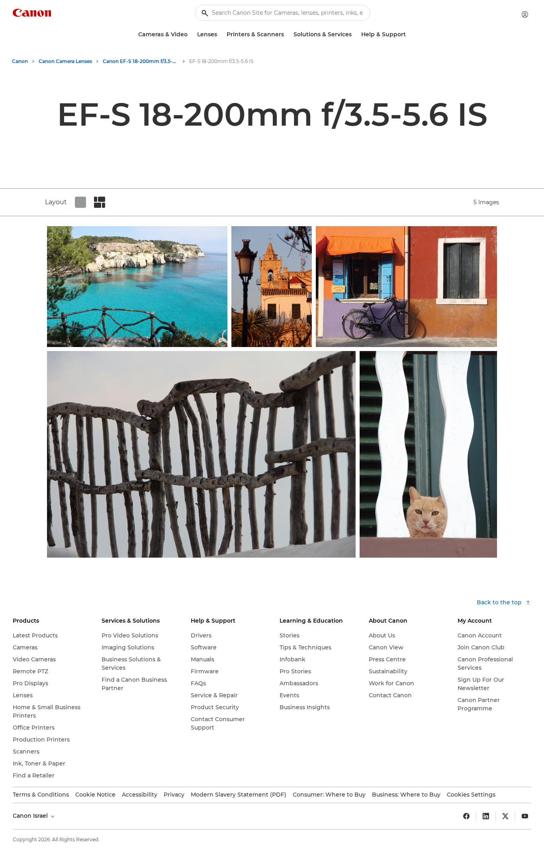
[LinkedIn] (486, 816)
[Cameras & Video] (191, 34)
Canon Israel (31, 815)
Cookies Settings (471, 794)
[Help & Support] (409, 34)
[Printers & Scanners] (287, 34)
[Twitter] (505, 816)
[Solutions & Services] (355, 34)
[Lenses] (220, 34)
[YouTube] (525, 816)
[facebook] (466, 816)
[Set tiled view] (80, 202)
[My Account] (525, 14)
